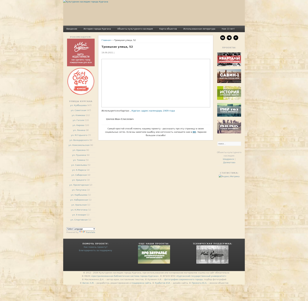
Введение (71, 29)
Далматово (229, 162)
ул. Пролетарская (79, 185)
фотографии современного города (183, 279)
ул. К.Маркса (79, 170)
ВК (194, 132)
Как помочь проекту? (95, 247)
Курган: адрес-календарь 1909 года (153, 110)
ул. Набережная (79, 200)
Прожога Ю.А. (199, 283)
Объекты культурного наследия (135, 29)
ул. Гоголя (78, 120)
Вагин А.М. (88, 283)
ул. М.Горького (79, 135)
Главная (106, 40)
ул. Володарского (79, 140)
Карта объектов (168, 29)
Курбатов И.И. (163, 283)
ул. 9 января (79, 215)
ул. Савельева (79, 165)
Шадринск (228, 159)
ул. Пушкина (79, 155)
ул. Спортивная (79, 220)
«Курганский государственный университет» (201, 276)
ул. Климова (78, 115)
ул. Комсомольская (79, 145)
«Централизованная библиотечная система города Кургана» (125, 276)
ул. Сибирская (79, 175)
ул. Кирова (78, 125)
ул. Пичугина (79, 190)
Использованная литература (199, 29)
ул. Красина (79, 150)
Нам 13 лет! (228, 29)
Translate (90, 232)
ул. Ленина (79, 130)
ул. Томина (79, 160)
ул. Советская (78, 110)
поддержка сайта (141, 283)
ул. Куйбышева (78, 105)
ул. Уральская (79, 205)
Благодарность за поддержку (95, 250)
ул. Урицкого (79, 180)
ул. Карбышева (79, 195)
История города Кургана (97, 29)
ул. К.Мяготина (79, 210)
